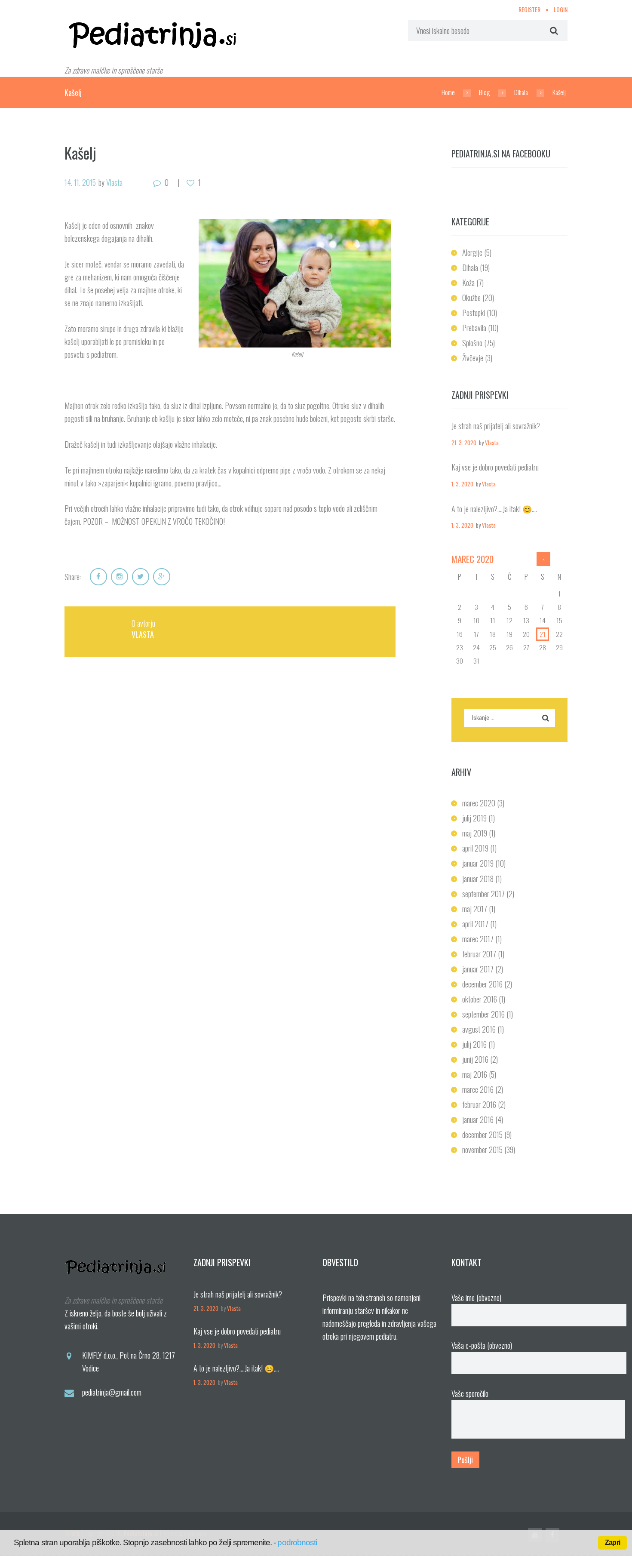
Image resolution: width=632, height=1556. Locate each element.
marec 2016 (478, 1089)
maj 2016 (474, 1074)
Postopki (473, 312)
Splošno (472, 342)
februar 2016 (479, 1104)
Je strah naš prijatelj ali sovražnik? (495, 425)
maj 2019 (474, 833)
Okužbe (471, 297)
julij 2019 (474, 818)
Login (561, 9)
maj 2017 (474, 908)
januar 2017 (478, 969)
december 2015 (482, 1134)
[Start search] (552, 31)
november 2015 (482, 1149)
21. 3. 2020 (463, 443)
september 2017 (483, 893)
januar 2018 (478, 878)
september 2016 (483, 1014)
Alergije (472, 252)
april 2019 (475, 848)
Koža (468, 282)
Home (448, 92)
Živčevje (472, 357)
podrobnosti (297, 1542)
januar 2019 (478, 863)
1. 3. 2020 (462, 484)
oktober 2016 (479, 999)
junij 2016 (475, 1059)
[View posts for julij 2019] (544, 559)
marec (472, 559)
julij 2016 (474, 1044)
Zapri (612, 1542)
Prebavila (474, 327)
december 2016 (482, 984)
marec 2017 (478, 938)
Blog (484, 92)
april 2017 (475, 923)
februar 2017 (479, 953)
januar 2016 (478, 1119)
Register (529, 9)
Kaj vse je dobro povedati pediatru (495, 467)
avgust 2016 (479, 1029)
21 (543, 634)
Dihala (521, 92)
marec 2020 (478, 803)
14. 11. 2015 (80, 182)
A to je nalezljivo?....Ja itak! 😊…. (494, 508)
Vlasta (114, 182)
